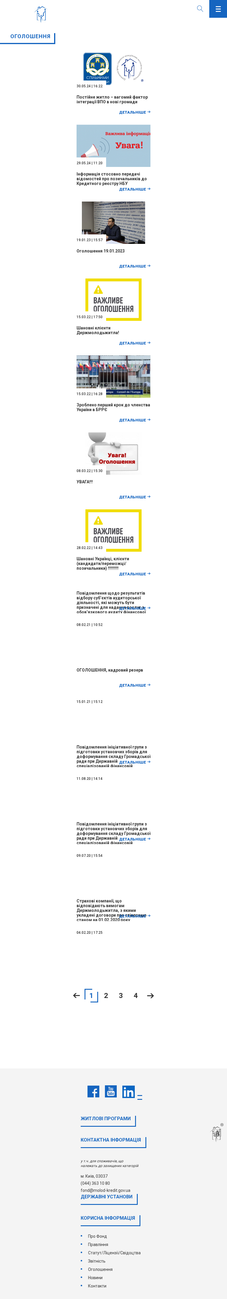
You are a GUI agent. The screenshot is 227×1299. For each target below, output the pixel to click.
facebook (93, 1091)
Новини (95, 1277)
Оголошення (100, 1269)
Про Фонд (97, 1236)
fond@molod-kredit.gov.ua (105, 1190)
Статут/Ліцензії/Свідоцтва (114, 1252)
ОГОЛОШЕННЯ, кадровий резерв (110, 670)
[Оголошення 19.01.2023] (113, 242)
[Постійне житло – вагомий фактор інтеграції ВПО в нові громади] (113, 88)
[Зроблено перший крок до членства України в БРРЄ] (114, 396)
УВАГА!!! (85, 481)
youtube (111, 1091)
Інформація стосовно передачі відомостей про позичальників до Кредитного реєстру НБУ (112, 179)
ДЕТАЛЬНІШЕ (132, 112)
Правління (98, 1244)
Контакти (97, 1286)
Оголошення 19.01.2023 (101, 251)
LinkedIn (128, 1091)
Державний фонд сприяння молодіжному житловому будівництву (42, 15)
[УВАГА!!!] (113, 473)
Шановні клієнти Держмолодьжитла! (98, 330)
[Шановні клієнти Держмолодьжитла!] (113, 319)
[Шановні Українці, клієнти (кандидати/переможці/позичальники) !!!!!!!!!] (113, 550)
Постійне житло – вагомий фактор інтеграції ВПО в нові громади (112, 99)
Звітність (97, 1261)
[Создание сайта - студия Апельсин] (217, 1133)
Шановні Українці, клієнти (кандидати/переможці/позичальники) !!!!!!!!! (103, 563)
